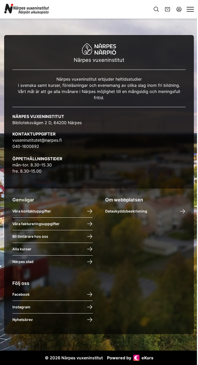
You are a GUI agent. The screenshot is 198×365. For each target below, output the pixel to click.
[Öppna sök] (156, 9)
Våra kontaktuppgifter (31, 211)
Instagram (21, 307)
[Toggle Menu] (190, 9)
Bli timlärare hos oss (30, 236)
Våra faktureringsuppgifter (36, 224)
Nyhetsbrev (22, 319)
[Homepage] (27, 9)
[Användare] (179, 9)
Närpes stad (23, 261)
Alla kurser (21, 249)
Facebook (21, 294)
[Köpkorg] (167, 9)
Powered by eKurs (130, 357)
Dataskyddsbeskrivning (126, 211)
